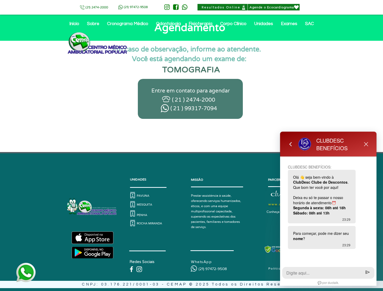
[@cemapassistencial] (139, 269)
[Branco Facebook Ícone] (131, 269)
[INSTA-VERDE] (167, 7)
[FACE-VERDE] (176, 7)
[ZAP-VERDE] (185, 7)
